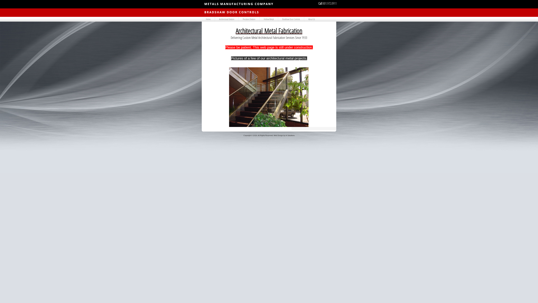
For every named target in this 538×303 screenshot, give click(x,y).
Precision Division (249, 19)
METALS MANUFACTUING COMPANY (239, 10)
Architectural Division (226, 19)
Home (208, 19)
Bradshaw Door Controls (291, 19)
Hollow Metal (269, 19)
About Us (311, 19)
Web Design (278, 135)
